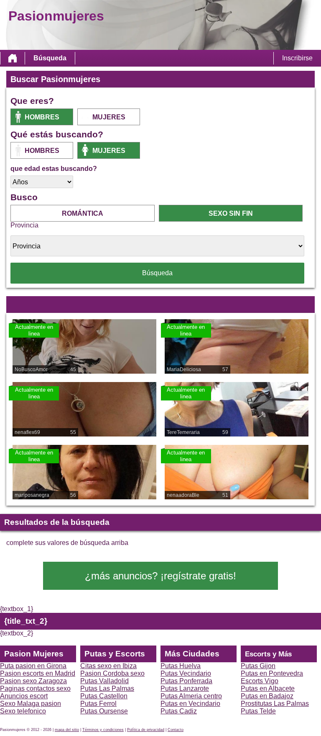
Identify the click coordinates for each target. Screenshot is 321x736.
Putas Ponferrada (186, 680)
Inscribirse (297, 58)
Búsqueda (49, 58)
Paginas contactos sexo (35, 688)
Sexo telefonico (23, 711)
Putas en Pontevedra (272, 673)
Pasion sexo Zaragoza (33, 680)
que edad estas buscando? (53, 168)
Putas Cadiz (178, 711)
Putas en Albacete (268, 688)
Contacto (175, 730)
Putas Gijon (258, 665)
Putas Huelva (180, 665)
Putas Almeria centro (191, 696)
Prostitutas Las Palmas (275, 703)
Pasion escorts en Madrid (37, 673)
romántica (82, 213)
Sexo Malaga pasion (30, 703)
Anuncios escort (24, 696)
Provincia (24, 225)
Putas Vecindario (185, 673)
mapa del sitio (67, 730)
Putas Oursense (104, 711)
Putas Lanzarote (184, 688)
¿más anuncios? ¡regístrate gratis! (160, 575)
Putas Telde (258, 711)
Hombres (42, 117)
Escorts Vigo (259, 680)
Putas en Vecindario (190, 703)
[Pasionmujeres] (12, 58)
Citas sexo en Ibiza (108, 665)
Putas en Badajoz (267, 696)
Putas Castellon (103, 696)
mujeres (108, 117)
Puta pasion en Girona (33, 665)
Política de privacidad (145, 730)
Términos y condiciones (103, 730)
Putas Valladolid (104, 680)
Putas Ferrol (98, 703)
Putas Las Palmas (107, 688)
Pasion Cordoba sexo (112, 673)
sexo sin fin (231, 213)
